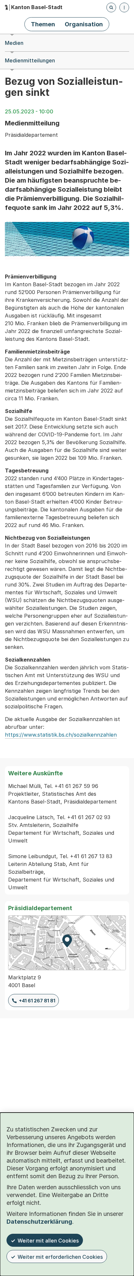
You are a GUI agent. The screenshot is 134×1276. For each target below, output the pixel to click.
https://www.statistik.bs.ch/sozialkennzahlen (61, 734)
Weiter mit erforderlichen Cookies (60, 1257)
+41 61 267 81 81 (37, 1000)
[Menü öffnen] (124, 7)
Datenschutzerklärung (39, 1221)
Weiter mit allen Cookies (48, 1240)
